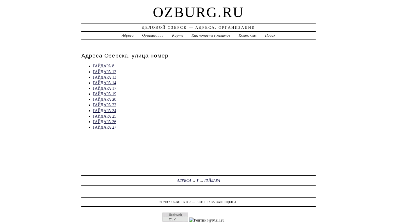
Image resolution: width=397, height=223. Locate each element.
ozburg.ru (198, 12)
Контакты (248, 35)
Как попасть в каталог (211, 35)
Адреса (128, 35)
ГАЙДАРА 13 (104, 77)
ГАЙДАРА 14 (104, 82)
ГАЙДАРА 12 (104, 71)
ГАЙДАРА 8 (103, 66)
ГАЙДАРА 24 (104, 110)
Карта (177, 35)
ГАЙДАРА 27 (104, 127)
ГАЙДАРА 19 (104, 93)
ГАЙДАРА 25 (104, 116)
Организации (153, 35)
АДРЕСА (184, 180)
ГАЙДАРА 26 (104, 121)
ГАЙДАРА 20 (104, 99)
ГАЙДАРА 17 (104, 88)
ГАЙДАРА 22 (104, 104)
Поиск (270, 35)
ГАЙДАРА (212, 180)
